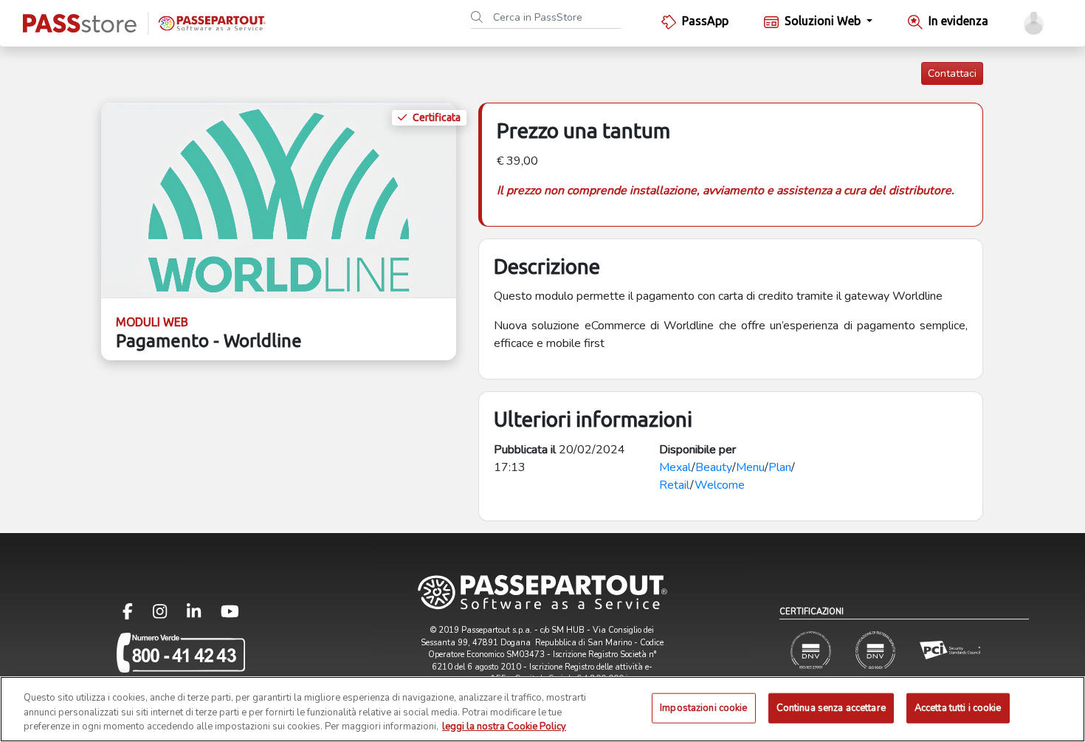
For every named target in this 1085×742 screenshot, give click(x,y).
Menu (750, 467)
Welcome (720, 485)
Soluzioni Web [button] (824, 20)
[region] (542, 709)
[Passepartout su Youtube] (230, 614)
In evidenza (958, 20)
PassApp (705, 20)
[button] (1034, 23)
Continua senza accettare (831, 707)
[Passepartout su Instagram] (169, 614)
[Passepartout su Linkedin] (202, 614)
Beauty (713, 467)
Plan (779, 467)
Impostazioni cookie (703, 707)
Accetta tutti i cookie (958, 707)
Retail (674, 485)
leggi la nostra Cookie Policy (504, 726)
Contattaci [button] (952, 73)
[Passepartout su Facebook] (137, 614)
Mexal (675, 467)
